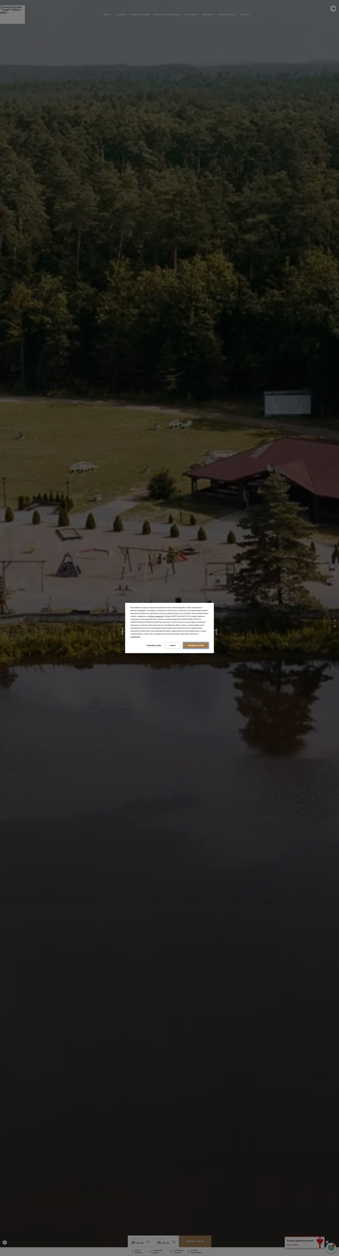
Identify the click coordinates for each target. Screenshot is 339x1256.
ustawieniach (135, 637)
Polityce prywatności (156, 616)
